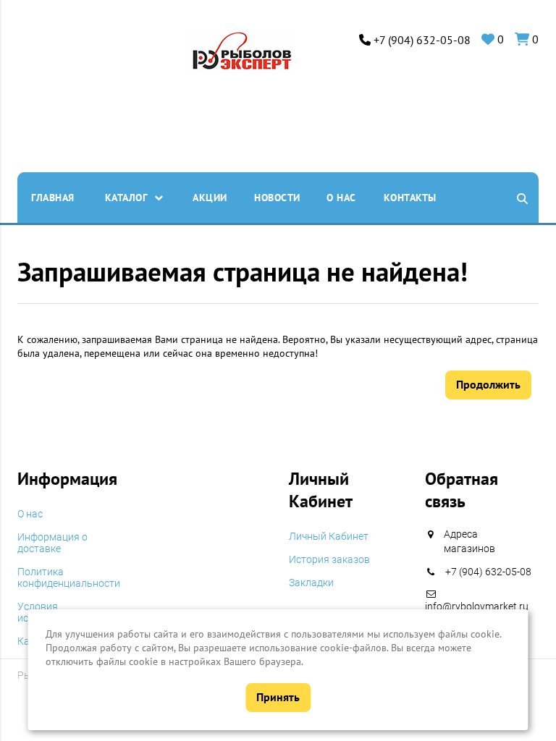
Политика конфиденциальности (68, 577)
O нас (30, 514)
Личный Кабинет (328, 536)
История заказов (329, 559)
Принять (278, 697)
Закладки (311, 582)
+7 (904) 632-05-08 (422, 40)
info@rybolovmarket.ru (476, 606)
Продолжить (488, 384)
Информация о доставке (52, 542)
